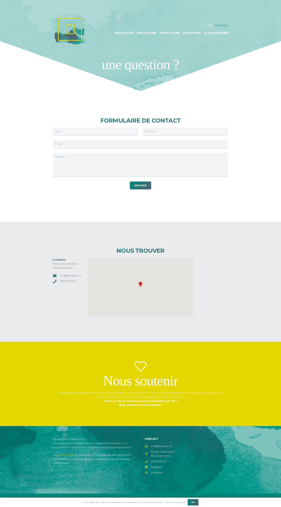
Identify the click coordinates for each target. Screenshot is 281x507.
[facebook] (148, 467)
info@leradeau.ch (70, 275)
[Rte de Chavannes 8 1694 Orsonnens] (148, 453)
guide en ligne (65, 455)
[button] (231, 33)
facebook (156, 467)
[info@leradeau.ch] (56, 276)
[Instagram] (148, 472)
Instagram (157, 472)
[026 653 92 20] (56, 281)
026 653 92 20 (67, 281)
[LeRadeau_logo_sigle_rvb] (70, 29)
